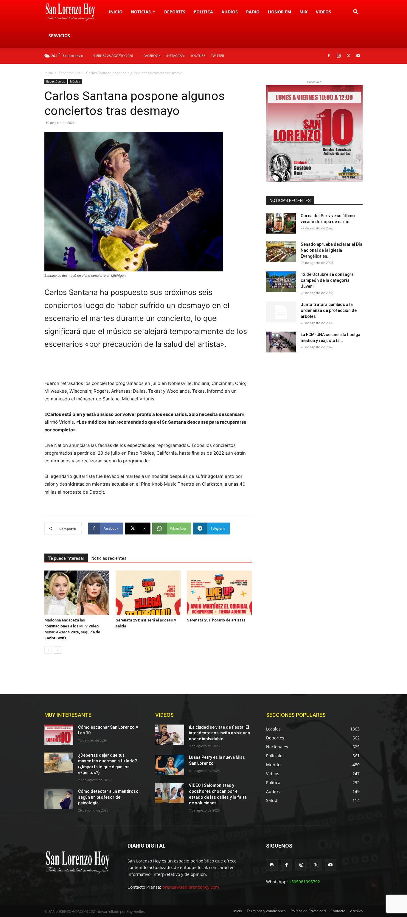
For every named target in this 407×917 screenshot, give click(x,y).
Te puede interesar (66, 558)
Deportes (174, 12)
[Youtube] (358, 56)
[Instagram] (338, 56)
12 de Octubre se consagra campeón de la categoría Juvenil (327, 280)
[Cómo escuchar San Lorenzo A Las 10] (58, 735)
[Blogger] (272, 865)
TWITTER (217, 55)
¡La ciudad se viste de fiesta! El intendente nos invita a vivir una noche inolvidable (219, 733)
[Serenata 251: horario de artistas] (219, 593)
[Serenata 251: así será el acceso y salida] (148, 593)
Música (75, 81)
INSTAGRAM (175, 55)
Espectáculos (69, 72)
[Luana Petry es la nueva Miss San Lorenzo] (169, 765)
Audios (229, 12)
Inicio (115, 12)
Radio (253, 12)
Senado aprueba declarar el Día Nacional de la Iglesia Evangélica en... (331, 250)
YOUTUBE (197, 55)
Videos (323, 12)
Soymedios (136, 911)
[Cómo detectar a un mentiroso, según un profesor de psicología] (58, 799)
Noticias (141, 12)
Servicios (59, 35)
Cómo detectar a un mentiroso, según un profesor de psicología (108, 797)
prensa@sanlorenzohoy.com (190, 887)
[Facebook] (328, 56)
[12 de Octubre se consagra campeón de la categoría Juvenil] (281, 281)
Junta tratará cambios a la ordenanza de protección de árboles (329, 310)
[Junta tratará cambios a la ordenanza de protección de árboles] (281, 311)
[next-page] (57, 650)
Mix (303, 12)
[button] (355, 12)
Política (203, 12)
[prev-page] (48, 650)
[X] (348, 56)
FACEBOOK (152, 55)
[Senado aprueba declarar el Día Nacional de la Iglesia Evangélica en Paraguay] (281, 251)
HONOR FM (279, 12)
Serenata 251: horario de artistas (216, 620)
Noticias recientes (109, 558)
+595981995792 (304, 882)
